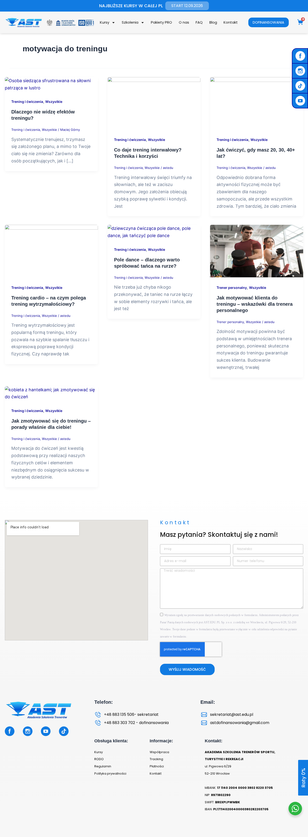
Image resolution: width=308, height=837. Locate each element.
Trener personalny (232, 288)
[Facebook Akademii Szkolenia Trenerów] (301, 56)
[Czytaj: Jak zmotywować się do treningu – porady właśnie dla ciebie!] (51, 392)
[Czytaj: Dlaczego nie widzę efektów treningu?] (51, 83)
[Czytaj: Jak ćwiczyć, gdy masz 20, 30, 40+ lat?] (256, 102)
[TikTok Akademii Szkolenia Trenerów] (301, 86)
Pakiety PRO (161, 22)
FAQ (199, 22)
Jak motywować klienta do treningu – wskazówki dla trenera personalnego (255, 304)
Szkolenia (130, 22)
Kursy (104, 22)
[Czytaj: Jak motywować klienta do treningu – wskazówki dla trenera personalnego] (256, 250)
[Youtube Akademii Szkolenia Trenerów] (301, 101)
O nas (184, 22)
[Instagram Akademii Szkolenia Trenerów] (301, 71)
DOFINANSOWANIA (268, 22)
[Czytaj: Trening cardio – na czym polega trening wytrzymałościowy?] (51, 250)
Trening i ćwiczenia (27, 102)
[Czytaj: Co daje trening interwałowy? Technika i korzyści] (154, 102)
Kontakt (231, 22)
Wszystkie (53, 102)
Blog (213, 22)
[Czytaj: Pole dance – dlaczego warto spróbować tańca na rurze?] (154, 231)
